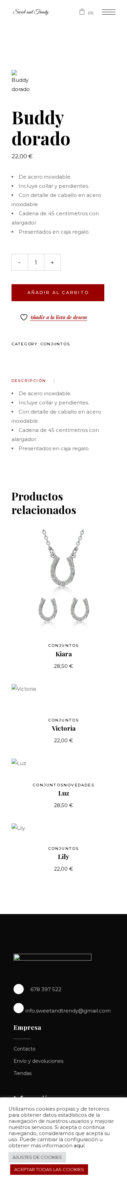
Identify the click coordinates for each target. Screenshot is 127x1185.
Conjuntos (55, 344)
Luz (63, 792)
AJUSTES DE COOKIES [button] (37, 1157)
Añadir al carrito (58, 292)
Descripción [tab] (29, 380)
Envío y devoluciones (38, 1061)
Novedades (79, 785)
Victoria (64, 728)
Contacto (25, 1049)
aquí (79, 1146)
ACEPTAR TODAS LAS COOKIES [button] (49, 1169)
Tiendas (22, 1073)
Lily (63, 856)
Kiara (64, 653)
